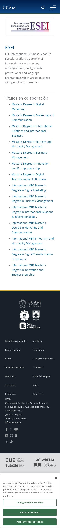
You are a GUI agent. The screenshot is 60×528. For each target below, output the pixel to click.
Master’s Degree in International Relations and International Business (32, 130)
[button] (53, 7)
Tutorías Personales (15, 367)
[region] (30, 500)
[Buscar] (43, 7)
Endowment (38, 349)
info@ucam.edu (13, 422)
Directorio (10, 376)
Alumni (8, 358)
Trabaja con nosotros (43, 358)
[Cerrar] (56, 478)
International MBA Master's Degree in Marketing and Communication (29, 227)
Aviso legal (10, 385)
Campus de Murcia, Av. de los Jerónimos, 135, (27, 406)
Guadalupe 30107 (13, 410)
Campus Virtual (12, 349)
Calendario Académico (16, 341)
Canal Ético (37, 393)
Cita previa (10, 393)
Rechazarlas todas (30, 512)
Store (35, 385)
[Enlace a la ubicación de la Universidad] (6, 441)
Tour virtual (38, 367)
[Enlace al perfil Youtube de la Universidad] (16, 429)
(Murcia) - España (13, 414)
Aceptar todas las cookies (30, 521)
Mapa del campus (41, 376)
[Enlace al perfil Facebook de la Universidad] (6, 429)
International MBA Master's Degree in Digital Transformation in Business (32, 254)
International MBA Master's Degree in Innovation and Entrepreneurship (29, 270)
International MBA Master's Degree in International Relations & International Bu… (32, 212)
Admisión (37, 341)
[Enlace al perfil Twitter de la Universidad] (11, 429)
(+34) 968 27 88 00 (17, 418)
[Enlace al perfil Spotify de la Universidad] (16, 435)
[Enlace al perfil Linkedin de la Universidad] (6, 435)
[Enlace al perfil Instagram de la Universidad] (11, 435)
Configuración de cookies (30, 502)
